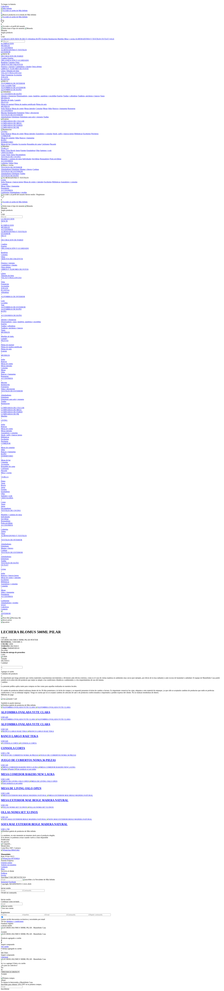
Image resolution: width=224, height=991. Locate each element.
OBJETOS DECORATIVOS (12, 64)
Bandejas (4, 62)
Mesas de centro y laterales (33, 182)
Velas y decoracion (32, 113)
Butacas (8, 109)
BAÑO (39, 39)
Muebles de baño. (7, 100)
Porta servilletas (55, 159)
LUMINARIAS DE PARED (12, 125)
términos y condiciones (15, 921)
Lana (3, 85)
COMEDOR (5, 136)
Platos (3, 150)
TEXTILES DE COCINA (11, 157)
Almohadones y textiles (18, 192)
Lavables (8, 85)
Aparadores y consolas (44, 134)
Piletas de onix (41, 104)
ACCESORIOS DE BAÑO (11, 94)
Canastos (11, 62)
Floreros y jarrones (8, 67)
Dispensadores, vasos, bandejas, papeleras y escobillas (36, 96)
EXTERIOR (5, 52)
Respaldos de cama (34, 144)
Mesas (45, 109)
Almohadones (6, 117)
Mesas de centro (18, 109)
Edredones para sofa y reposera (31, 117)
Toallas (46, 117)
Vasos (102, 96)
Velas (3, 75)
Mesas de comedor (8, 138)
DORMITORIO (7, 142)
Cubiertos (4, 163)
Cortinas (36, 169)
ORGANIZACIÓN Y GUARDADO (15, 60)
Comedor (4, 184)
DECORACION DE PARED (12, 56)
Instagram (4, 882)
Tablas (11, 163)
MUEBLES (5, 46)
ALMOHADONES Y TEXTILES (88, 39)
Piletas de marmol (7, 104)
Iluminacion (53, 39)
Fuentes (23, 150)
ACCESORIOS (7, 48)
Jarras (18, 150)
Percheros (94, 134)
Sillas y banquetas (12, 186)
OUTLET (105, 39)
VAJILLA (5, 148)
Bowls (12, 150)
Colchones (45, 144)
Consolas (39, 109)
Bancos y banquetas (59, 109)
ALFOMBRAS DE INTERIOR (13, 83)
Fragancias (9, 75)
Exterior (45, 39)
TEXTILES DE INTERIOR (11, 167)
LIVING (4, 132)
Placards (53, 144)
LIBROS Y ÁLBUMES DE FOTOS (14, 69)
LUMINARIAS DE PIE (10, 127)
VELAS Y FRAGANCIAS (11, 73)
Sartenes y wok (45, 150)
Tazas (8, 150)
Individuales (26, 159)
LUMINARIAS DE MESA (11, 123)
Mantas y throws (26, 169)
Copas (3, 155)
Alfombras (32, 39)
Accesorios (18, 75)
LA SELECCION (8, 39)
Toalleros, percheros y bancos (89, 96)
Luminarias (5, 192)
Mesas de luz (5, 144)
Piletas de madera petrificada (24, 104)
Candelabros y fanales (23, 67)
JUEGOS (4, 77)
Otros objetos (37, 67)
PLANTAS (5, 79)
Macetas (4, 113)
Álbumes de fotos (12, 71)
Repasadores (44, 159)
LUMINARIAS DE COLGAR (12, 121)
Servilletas (35, 159)
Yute (14, 85)
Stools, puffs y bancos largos (63, 134)
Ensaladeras (31, 150)
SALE (111, 39)
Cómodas (14, 144)
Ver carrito (5, 947)
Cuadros (4, 58)
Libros (3, 71)
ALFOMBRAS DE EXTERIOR (13, 88)
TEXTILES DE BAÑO (10, 176)
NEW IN (18, 39)
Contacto (4, 609)
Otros (17, 62)
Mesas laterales (29, 109)
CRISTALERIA (7, 153)
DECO (25, 39)
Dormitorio (5, 188)
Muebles (61, 39)
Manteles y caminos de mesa (11, 159)
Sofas (3, 109)
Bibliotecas (78, 134)
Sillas (50, 109)
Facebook (12, 882)
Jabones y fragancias (8, 96)
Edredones (15, 117)
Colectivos (5, 6)
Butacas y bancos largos (14, 182)
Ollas (38, 150)
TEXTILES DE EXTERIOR (12, 115)
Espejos (10, 58)
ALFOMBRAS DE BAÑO (11, 90)
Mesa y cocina (69, 39)
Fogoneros (20, 113)
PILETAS (4, 102)
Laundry (17, 100)
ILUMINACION (7, 44)
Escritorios (87, 134)
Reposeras (71, 109)
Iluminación (11, 113)
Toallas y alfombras (70, 96)
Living (3, 180)
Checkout (4, 957)
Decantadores (21, 155)
